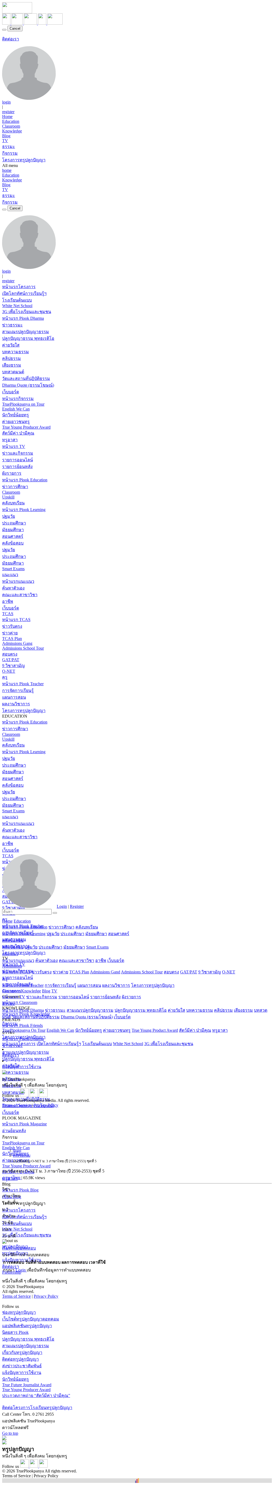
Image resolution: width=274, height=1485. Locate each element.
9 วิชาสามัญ (13, 665)
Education (10, 121)
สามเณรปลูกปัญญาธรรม (25, 331)
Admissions (12, 966)
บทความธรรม (15, 351)
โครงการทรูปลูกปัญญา (23, 160)
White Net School (17, 305)
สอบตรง (9, 654)
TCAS (7, 613)
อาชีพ (7, 601)
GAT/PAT (10, 659)
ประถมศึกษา (14, 523)
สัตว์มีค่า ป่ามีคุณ (18, 433)
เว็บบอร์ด (10, 392)
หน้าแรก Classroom (19, 1002)
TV (5, 140)
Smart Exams (13, 568)
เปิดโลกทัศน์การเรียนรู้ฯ (24, 293)
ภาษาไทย (11, 1177)
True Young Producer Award (26, 427)
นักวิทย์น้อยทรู (15, 415)
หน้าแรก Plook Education (24, 480)
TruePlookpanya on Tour (23, 404)
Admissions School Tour (23, 648)
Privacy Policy (46, 1105)
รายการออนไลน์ (17, 460)
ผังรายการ (11, 473)
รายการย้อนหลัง (17, 466)
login (6, 102)
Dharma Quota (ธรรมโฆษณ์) (87, 1017)
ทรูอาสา (10, 439)
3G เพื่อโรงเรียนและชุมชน (26, 311)
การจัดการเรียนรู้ (18, 690)
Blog (6, 136)
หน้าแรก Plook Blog (20, 1190)
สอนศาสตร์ (12, 536)
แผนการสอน (14, 697)
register (8, 111)
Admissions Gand (105, 972)
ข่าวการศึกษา (15, 486)
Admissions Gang (17, 643)
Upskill (8, 497)
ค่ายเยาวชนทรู (16, 421)
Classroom (11, 126)
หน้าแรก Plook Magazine (24, 1124)
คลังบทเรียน (13, 503)
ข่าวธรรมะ (12, 325)
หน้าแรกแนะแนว (18, 581)
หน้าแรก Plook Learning (23, 509)
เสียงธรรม (11, 365)
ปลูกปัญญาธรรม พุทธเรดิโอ (28, 338)
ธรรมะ (8, 146)
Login (62, 906)
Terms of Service (16, 1105)
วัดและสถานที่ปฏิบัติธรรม (26, 378)
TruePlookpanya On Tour (23, 1030)
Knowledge (12, 131)
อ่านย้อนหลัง (14, 1130)
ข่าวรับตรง (12, 626)
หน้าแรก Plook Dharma (23, 318)
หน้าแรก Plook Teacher (23, 683)
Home (7, 116)
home (7, 170)
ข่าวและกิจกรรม (17, 453)
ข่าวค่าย (10, 633)
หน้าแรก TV (13, 446)
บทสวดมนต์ (13, 372)
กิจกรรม (10, 153)
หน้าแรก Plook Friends (22, 1025)
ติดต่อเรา (10, 39)
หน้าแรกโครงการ (19, 286)
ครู (4, 677)
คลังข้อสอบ (13, 543)
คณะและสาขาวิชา (19, 594)
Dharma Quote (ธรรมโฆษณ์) (28, 385)
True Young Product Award (155, 1030)
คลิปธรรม (11, 358)
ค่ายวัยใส (11, 345)
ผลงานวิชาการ (16, 704)
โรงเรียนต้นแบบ (17, 300)
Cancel (15, 28)
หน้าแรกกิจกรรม (18, 398)
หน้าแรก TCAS (16, 619)
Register (77, 906)
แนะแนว (10, 574)
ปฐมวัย (8, 516)
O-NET (8, 671)
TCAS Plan (12, 638)
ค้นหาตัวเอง (13, 588)
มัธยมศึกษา (13, 529)
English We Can (16, 409)
